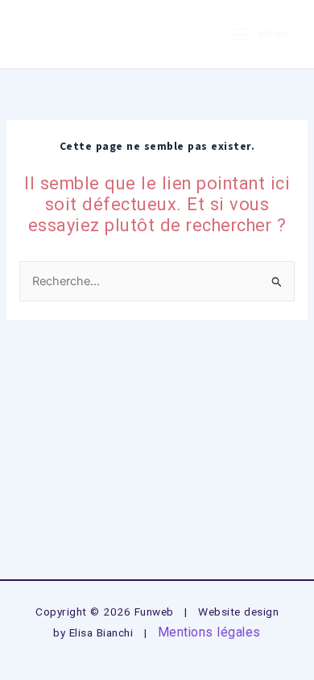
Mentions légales (209, 632)
